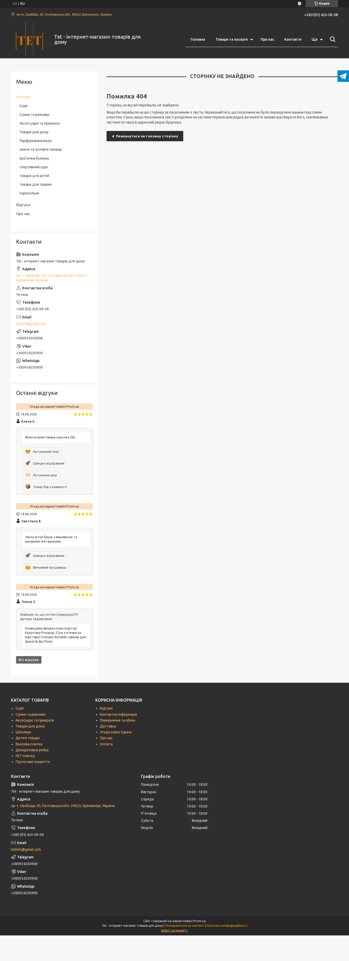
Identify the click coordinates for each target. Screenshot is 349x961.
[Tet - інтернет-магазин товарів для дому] (29, 39)
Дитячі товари (28, 738)
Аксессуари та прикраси (39, 123)
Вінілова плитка (29, 744)
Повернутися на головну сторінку (147, 136)
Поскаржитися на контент (184, 925)
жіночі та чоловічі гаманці (40, 149)
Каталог (23, 97)
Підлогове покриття (33, 762)
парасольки (29, 193)
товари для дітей (34, 176)
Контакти (292, 39)
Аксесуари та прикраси (35, 720)
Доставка (108, 726)
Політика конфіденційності (227, 925)
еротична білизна (34, 158)
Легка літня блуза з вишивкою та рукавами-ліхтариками (51, 539)
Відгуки (23, 205)
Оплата (106, 744)
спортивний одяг (33, 167)
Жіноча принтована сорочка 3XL (50, 437)
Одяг (23, 106)
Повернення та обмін (117, 720)
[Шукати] (331, 39)
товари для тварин (35, 184)
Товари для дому (34, 132)
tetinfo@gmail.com (31, 324)
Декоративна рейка (32, 750)
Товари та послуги (231, 39)
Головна (198, 39)
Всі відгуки (29, 659)
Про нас (267, 39)
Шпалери (23, 732)
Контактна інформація (118, 714)
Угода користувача (116, 732)
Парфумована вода (35, 141)
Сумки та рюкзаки (34, 115)
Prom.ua (199, 921)
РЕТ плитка (25, 756)
